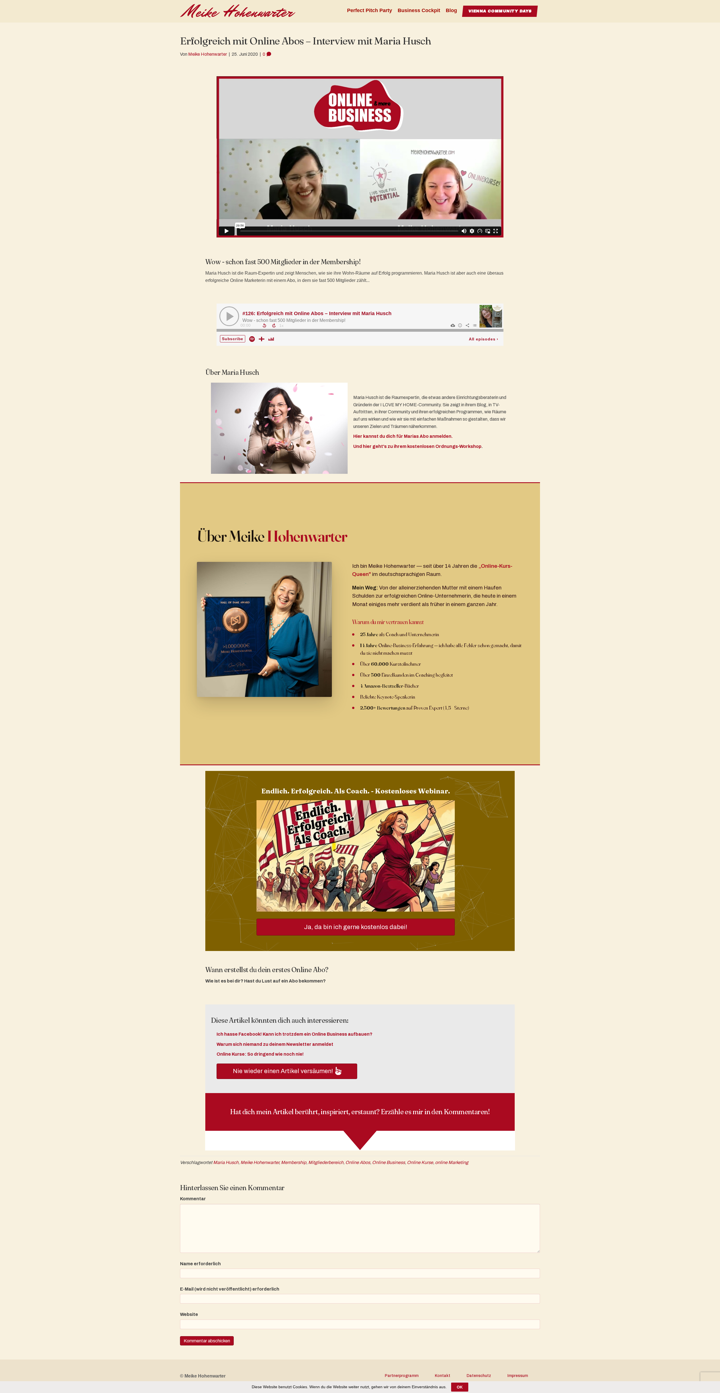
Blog (451, 10)
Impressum (517, 1376)
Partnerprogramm (401, 1376)
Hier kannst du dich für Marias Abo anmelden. (403, 436)
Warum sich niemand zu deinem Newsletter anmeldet (275, 1044)
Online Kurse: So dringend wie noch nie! (260, 1054)
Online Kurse (420, 1162)
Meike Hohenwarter (259, 1162)
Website (189, 1314)
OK (460, 1387)
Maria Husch (225, 1162)
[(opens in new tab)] (355, 855)
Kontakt (442, 1376)
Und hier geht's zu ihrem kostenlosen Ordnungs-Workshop (417, 446)
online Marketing (451, 1162)
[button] (287, 1071)
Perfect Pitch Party (369, 10)
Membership (293, 1162)
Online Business (388, 1162)
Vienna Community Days (500, 11)
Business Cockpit (419, 10)
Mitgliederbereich (325, 1162)
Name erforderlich (200, 1263)
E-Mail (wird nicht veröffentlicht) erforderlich (229, 1289)
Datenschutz (479, 1376)
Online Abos (357, 1162)
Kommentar (193, 1198)
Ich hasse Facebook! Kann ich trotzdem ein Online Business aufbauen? (294, 1034)
